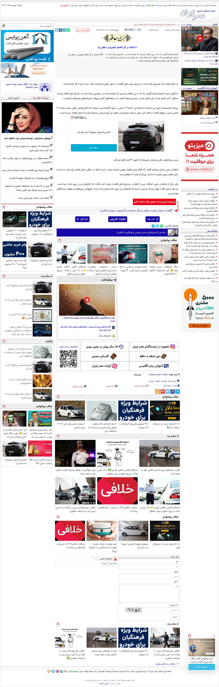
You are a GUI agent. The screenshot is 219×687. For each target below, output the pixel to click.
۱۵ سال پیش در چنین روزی (102, 347)
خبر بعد (151, 219)
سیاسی (143, 5)
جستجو (191, 5)
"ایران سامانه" (104, 683)
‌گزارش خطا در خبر (83, 30)
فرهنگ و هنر (109, 5)
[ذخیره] (131, 30)
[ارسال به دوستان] (128, 29)
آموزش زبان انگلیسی (151, 366)
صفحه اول (213, 5)
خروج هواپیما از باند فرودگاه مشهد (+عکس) (29, 178)
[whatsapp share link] (68, 30)
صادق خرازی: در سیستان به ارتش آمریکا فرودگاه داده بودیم (201, 55)
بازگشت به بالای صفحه (166, 664)
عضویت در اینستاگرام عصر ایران (151, 347)
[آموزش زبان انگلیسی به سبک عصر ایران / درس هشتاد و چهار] (199, 102)
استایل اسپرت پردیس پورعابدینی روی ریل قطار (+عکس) (200, 210)
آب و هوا (176, 5)
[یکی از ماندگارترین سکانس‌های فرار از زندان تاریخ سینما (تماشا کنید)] (87, 300)
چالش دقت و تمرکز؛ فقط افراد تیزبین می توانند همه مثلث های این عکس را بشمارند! (200, 237)
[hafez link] (117, 38)
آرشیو (197, 5)
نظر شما (175, 557)
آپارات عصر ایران (101, 366)
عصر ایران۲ (153, 671)
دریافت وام (94, 148)
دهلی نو (164, 381)
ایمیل (176, 571)
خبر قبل (84, 219)
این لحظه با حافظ (150, 356)
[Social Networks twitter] (157, 226)
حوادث (167, 30)
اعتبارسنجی (113, 563)
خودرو (151, 381)
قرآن (92, 5)
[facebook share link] (60, 30)
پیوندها (109, 671)
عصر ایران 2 (73, 5)
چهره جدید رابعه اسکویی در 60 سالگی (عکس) (202, 195)
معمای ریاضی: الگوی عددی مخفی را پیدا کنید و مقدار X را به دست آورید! (201, 258)
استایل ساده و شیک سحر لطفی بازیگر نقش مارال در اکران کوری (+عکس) (199, 224)
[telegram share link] (64, 30)
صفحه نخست (175, 30)
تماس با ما (204, 5)
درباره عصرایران (141, 671)
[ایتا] (158, 391)
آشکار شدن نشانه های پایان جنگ (33, 198)
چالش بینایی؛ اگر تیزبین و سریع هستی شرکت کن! (201, 266)
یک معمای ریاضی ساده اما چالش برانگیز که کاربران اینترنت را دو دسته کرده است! (199, 251)
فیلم (80, 5)
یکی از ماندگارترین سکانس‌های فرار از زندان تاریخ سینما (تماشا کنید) (89, 319)
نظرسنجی (184, 5)
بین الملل (117, 5)
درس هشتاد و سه (208, 122)
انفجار (157, 381)
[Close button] (214, 635)
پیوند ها (159, 5)
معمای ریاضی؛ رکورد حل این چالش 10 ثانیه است (199, 273)
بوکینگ (104, 563)
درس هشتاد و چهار (207, 118)
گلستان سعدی (100, 356)
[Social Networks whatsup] (161, 226)
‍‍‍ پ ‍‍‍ (136, 29)
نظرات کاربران (118, 219)
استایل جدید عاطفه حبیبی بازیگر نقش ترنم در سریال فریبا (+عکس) (200, 217)
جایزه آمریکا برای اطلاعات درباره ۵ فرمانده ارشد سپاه (25, 170)
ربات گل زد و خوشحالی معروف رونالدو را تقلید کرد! (201, 62)
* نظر (176, 581)
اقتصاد (137, 5)
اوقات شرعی (167, 5)
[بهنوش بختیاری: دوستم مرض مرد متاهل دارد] (27, 118)
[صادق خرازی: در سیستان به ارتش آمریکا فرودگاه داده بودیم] (199, 38)
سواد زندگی (151, 5)
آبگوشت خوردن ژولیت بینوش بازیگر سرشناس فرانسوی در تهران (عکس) (202, 202)
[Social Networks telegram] (153, 226)
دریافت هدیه (201, 667)
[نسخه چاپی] (126, 29)
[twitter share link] (56, 30)
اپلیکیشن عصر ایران (68, 347)
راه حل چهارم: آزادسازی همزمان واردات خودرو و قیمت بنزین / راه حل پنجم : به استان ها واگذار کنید (141, 24)
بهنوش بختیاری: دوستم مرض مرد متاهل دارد (27, 138)
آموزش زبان (64, 5)
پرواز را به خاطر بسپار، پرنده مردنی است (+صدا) (22, 86)
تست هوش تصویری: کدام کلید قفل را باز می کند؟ (200, 280)
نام (177, 561)
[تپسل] (72, 117)
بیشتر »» (187, 24)
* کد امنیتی (174, 605)
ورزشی (124, 5)
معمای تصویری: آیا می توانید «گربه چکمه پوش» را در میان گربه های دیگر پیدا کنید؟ (200, 244)
